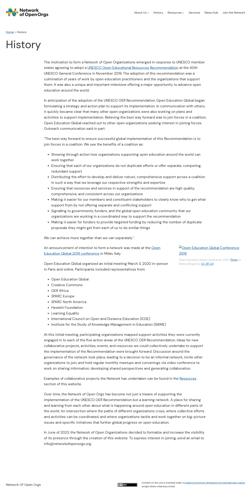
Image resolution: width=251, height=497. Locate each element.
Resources (188, 378)
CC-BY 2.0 (207, 264)
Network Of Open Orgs (23, 484)
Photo (234, 260)
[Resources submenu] (183, 13)
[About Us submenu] (148, 13)
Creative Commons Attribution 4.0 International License (214, 482)
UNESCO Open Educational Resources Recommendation (132, 67)
